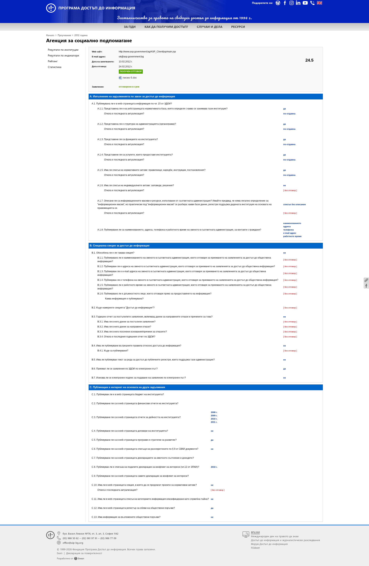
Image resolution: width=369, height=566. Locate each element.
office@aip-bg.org (73, 542)
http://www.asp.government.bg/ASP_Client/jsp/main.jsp (147, 51)
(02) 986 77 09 (108, 538)
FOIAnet (255, 547)
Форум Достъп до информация (269, 543)
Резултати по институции (63, 49)
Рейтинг (52, 61)
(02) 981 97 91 (89, 538)
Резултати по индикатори (63, 55)
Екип (59, 553)
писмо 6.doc (130, 77)
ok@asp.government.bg (131, 56)
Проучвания (64, 35)
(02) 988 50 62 (71, 538)
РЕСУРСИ (238, 27)
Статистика (54, 67)
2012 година (80, 35)
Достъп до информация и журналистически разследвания (285, 540)
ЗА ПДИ (130, 27)
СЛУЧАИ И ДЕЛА (209, 27)
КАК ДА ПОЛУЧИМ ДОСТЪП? (166, 27)
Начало (50, 35)
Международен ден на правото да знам (274, 536)
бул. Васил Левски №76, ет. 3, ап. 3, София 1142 (90, 533)
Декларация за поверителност (84, 553)
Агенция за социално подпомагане (89, 40)
